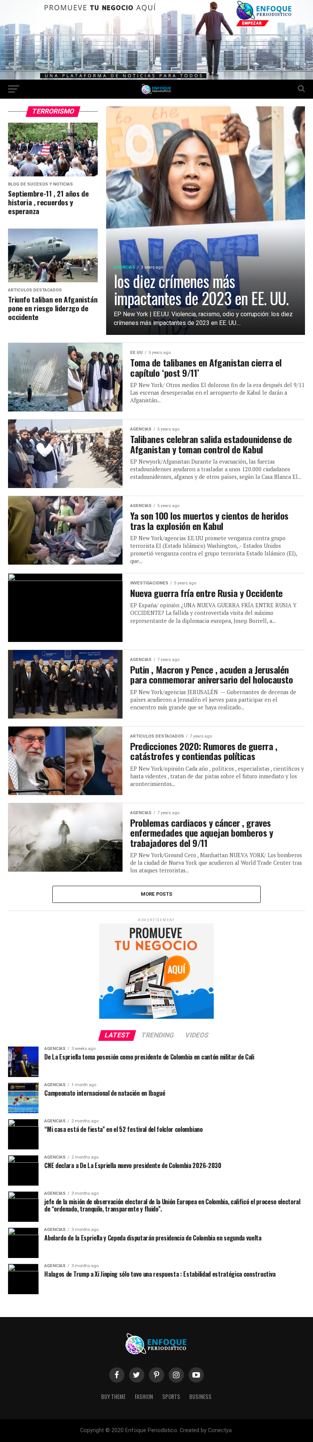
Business (200, 1396)
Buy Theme (113, 1396)
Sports (171, 1396)
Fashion (144, 1396)
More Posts (157, 894)
